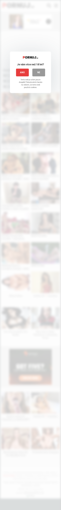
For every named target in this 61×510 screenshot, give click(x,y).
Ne (38, 72)
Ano (22, 72)
